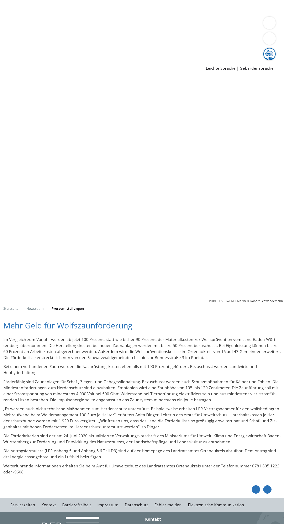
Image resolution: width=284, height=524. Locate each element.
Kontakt (48, 505)
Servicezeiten (22, 505)
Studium (101, 51)
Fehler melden (168, 505)
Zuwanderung (137, 24)
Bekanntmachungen (247, 24)
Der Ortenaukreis (27, 24)
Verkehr (84, 8)
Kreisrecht (76, 40)
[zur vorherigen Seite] (256, 489)
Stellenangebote (26, 51)
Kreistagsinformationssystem (38, 40)
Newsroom (10, 56)
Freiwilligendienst (146, 51)
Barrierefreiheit (76, 505)
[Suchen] (269, 38)
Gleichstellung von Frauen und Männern (49, 29)
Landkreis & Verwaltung (22, 19)
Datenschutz (136, 505)
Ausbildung (81, 51)
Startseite (11, 308)
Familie (99, 8)
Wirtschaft (202, 8)
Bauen (17, 8)
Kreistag (7, 35)
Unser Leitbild (177, 51)
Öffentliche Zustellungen (72, 61)
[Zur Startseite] (36, 111)
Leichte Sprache (221, 68)
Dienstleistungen (16, 2)
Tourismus (217, 24)
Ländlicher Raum (167, 24)
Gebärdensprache (257, 68)
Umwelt (243, 8)
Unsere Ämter (13, 13)
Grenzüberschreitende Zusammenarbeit (126, 29)
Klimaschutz (195, 24)
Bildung (116, 24)
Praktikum (119, 51)
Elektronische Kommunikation (216, 505)
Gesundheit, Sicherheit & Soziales (76, 24)
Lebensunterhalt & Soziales (50, 8)
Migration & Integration (128, 8)
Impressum (108, 505)
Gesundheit (224, 8)
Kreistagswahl (100, 40)
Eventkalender (56, 51)
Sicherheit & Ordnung (171, 8)
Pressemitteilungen (29, 61)
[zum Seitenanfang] (267, 489)
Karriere (7, 45)
